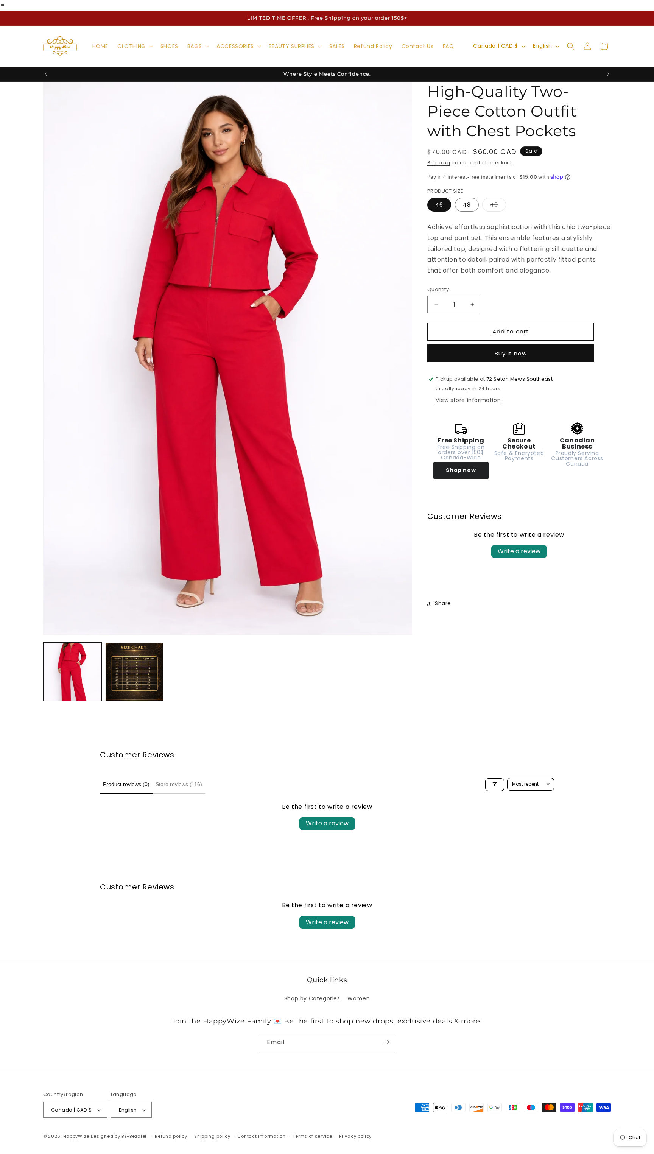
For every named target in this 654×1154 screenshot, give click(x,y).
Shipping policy (212, 1137)
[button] (134, 46)
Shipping (438, 162)
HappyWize (76, 1137)
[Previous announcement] (45, 74)
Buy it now (511, 353)
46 (439, 205)
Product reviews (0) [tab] (126, 784)
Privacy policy (355, 1137)
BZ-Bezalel (133, 1137)
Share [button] (443, 603)
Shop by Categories (312, 999)
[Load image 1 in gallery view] (72, 672)
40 (498, 206)
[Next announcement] (608, 74)
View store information (468, 400)
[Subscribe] (386, 1042)
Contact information (261, 1137)
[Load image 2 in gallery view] (134, 672)
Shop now (461, 470)
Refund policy (171, 1137)
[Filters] (494, 784)
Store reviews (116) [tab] (179, 784)
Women (358, 999)
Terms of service (312, 1137)
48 (467, 205)
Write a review (519, 551)
